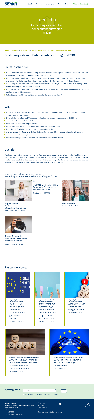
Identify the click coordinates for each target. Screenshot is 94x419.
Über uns (39, 4)
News (67, 4)
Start (30, 4)
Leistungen (50, 4)
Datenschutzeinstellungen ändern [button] (46, 412)
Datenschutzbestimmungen (49, 394)
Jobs (60, 4)
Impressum (42, 410)
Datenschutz (25, 50)
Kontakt (41, 405)
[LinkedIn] (60, 404)
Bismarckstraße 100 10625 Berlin (12, 409)
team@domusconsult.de (14, 414)
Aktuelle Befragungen (81, 4)
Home (7, 50)
